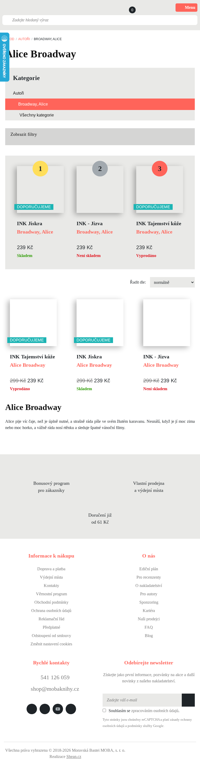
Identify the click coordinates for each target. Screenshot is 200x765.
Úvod (9, 39)
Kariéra (149, 610)
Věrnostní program (51, 594)
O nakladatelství (148, 585)
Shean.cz (73, 756)
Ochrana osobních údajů (51, 610)
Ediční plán (148, 569)
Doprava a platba (51, 569)
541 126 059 (54, 677)
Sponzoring (148, 602)
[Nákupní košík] (127, 7)
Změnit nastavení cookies (51, 644)
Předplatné (51, 627)
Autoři (24, 39)
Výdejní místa (51, 577)
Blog (149, 635)
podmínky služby (140, 726)
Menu (190, 7)
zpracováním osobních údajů (154, 710)
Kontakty (51, 585)
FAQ (149, 627)
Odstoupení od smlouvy (51, 635)
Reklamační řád (51, 619)
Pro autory (148, 594)
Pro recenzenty (148, 577)
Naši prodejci (149, 619)
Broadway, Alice (33, 104)
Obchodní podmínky (51, 602)
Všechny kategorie (37, 115)
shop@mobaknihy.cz (55, 689)
